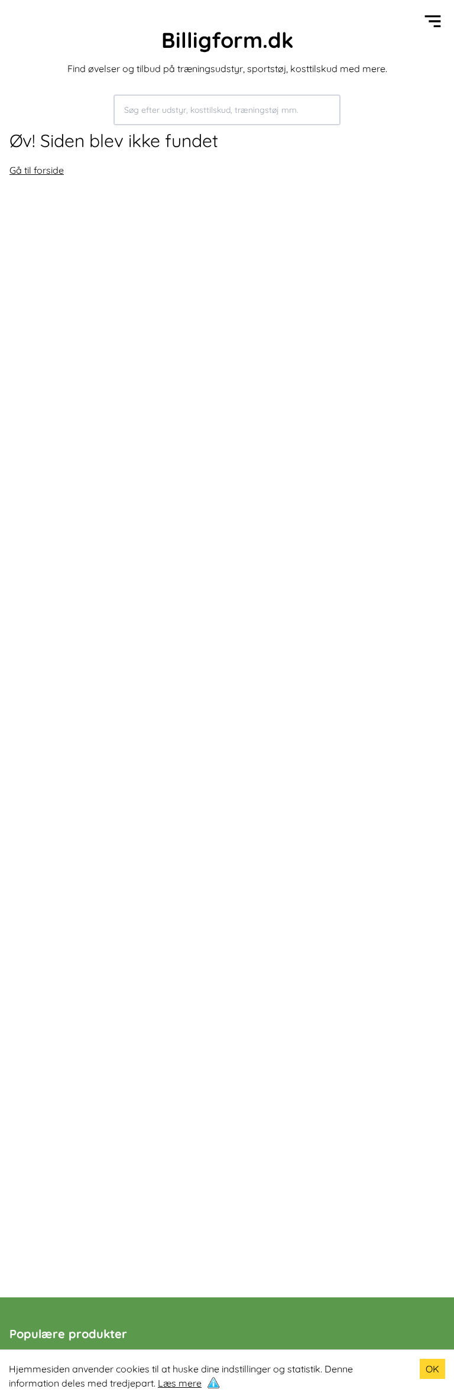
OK (432, 1369)
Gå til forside (36, 170)
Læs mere (180, 1383)
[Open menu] (433, 21)
